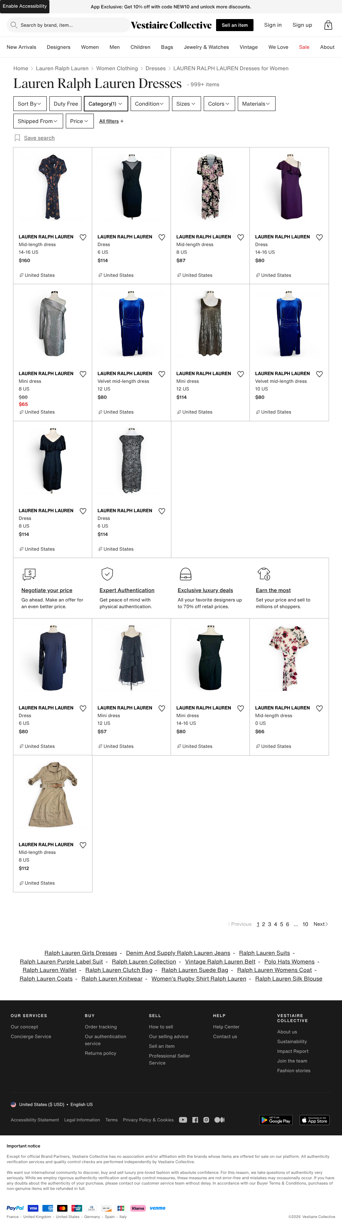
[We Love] (294, 47)
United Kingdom (37, 1216)
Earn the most (273, 590)
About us (287, 1031)
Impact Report (293, 1051)
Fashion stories (293, 1070)
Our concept (24, 1026)
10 (305, 924)
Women (90, 47)
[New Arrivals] (41, 47)
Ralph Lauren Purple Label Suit (61, 962)
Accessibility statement (35, 1120)
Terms (111, 1120)
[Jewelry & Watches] (234, 47)
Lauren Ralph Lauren (62, 68)
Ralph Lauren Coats (46, 979)
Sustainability (292, 1041)
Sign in (273, 24)
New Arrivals (21, 47)
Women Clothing (117, 68)
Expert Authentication (127, 590)
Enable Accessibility (25, 6)
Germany (92, 1216)
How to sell (161, 1026)
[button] (328, 25)
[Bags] (178, 47)
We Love (279, 47)
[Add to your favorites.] (83, 237)
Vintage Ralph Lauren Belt (220, 962)
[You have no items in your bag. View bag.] (328, 25)
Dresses (156, 68)
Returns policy (100, 1053)
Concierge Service (31, 1036)
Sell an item (235, 24)
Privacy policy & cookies (148, 1120)
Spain (110, 1216)
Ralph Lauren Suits (264, 953)
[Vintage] (263, 47)
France (13, 1216)
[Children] (155, 47)
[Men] (125, 47)
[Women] (104, 47)
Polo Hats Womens (290, 962)
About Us (331, 47)
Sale (304, 47)
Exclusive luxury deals (205, 590)
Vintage (248, 47)
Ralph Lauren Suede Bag (194, 970)
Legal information (82, 1120)
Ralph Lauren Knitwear (112, 979)
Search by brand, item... (47, 24)
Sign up (302, 24)
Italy (123, 1216)
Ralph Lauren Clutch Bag (119, 970)
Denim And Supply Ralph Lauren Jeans (178, 953)
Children (141, 47)
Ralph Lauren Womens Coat (274, 970)
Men (115, 47)
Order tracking (101, 1026)
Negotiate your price (46, 590)
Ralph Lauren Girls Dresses (80, 953)
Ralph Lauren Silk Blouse (288, 979)
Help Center (226, 1026)
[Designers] (75, 47)
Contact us (225, 1036)
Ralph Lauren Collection (144, 962)
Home (20, 68)
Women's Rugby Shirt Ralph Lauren (199, 979)
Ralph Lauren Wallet (49, 970)
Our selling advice (168, 1036)
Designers (58, 47)
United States (68, 1216)
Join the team (292, 1061)
